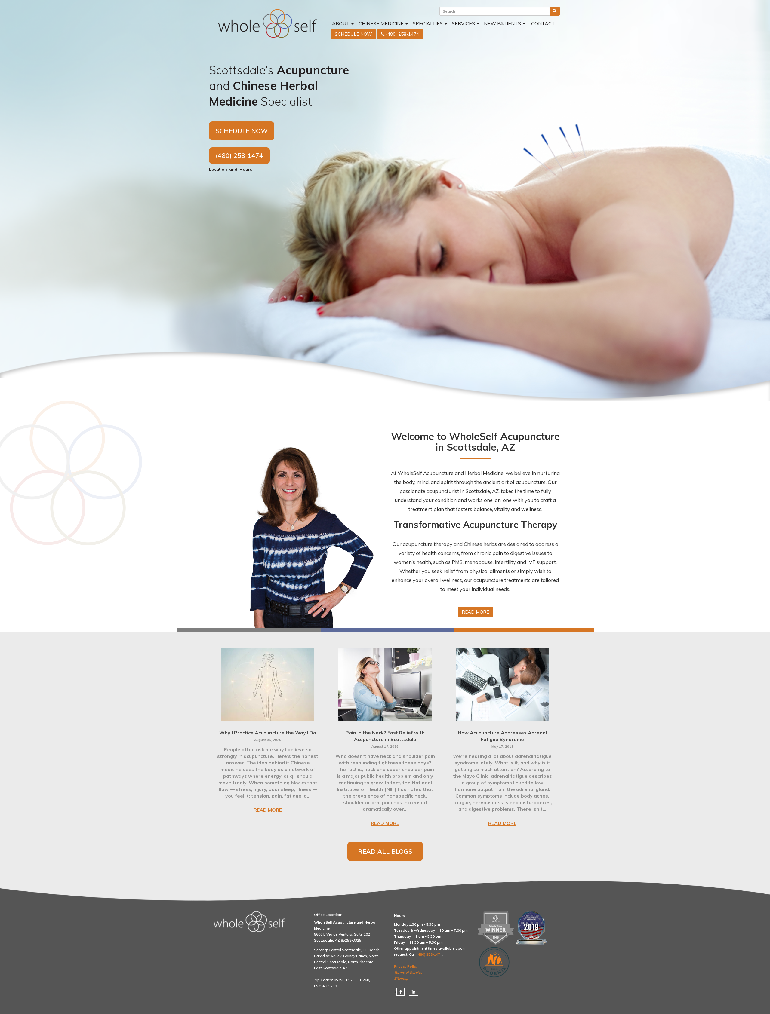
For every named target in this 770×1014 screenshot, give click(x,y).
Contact (542, 23)
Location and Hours (230, 169)
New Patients (503, 23)
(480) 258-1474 (239, 155)
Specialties (428, 23)
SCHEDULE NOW (242, 131)
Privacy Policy (405, 966)
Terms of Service (408, 972)
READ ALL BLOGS (385, 851)
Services (464, 23)
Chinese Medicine (382, 23)
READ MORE (268, 810)
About (341, 23)
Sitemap (401, 978)
